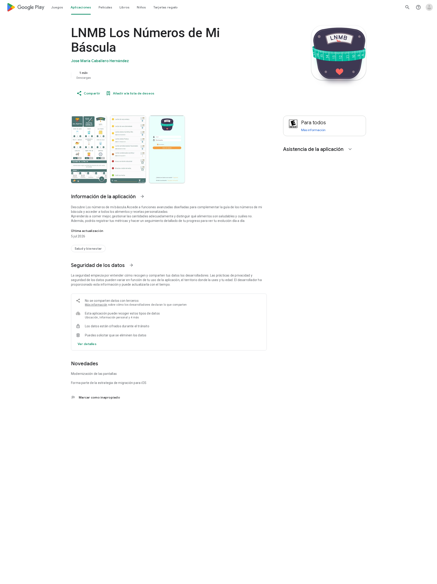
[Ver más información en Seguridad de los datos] (131, 265)
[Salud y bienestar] (88, 248)
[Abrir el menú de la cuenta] (429, 7)
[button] (89, 149)
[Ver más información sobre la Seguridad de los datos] (87, 343)
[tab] (57, 7)
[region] (162, 75)
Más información (96, 304)
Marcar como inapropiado (95, 397)
